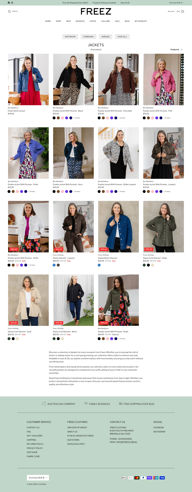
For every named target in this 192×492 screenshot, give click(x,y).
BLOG (127, 21)
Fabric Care (33, 456)
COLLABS (105, 21)
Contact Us (33, 427)
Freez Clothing (39, 484)
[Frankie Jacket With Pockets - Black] (54, 118)
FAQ (29, 432)
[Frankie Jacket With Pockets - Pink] (62, 118)
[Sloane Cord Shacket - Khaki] (144, 266)
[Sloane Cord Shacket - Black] (148, 266)
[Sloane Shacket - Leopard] (58, 266)
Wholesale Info (76, 444)
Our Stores (73, 440)
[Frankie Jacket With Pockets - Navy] (71, 118)
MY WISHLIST (141, 21)
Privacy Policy (35, 448)
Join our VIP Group (77, 427)
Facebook (158, 427)
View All (122, 37)
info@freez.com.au (127, 442)
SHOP (58, 21)
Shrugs (106, 37)
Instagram (159, 432)
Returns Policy (35, 444)
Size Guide (32, 452)
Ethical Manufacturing (80, 436)
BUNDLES (80, 21)
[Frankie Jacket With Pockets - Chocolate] (58, 118)
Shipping (31, 440)
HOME (48, 21)
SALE (117, 21)
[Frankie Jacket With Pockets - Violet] (67, 118)
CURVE (93, 21)
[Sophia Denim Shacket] (54, 266)
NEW (68, 21)
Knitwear (70, 37)
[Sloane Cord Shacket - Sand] (152, 266)
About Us (72, 432)
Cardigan (88, 37)
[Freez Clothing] (96, 11)
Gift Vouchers (34, 436)
